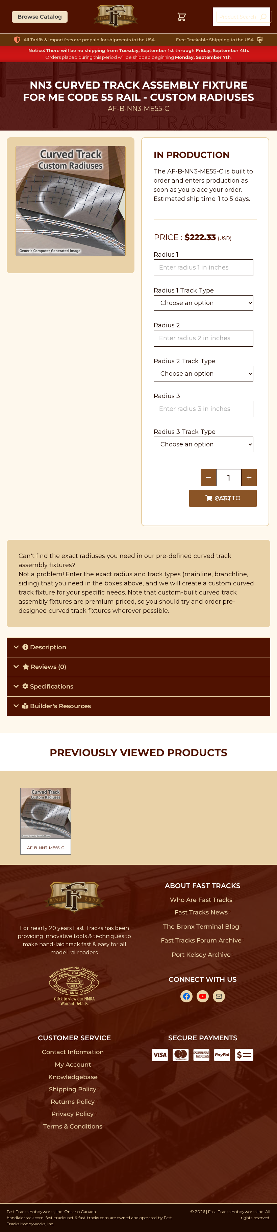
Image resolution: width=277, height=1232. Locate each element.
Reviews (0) (47, 667)
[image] (70, 201)
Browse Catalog (40, 17)
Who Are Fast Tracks (201, 900)
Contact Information (72, 1052)
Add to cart (228, 498)
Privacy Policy (72, 1114)
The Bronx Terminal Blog (201, 926)
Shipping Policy (73, 1089)
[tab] (138, 647)
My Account (73, 1064)
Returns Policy (73, 1102)
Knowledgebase (72, 1077)
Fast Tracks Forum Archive (201, 940)
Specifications (50, 686)
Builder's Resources (59, 706)
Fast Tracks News (201, 912)
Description (47, 647)
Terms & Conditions (72, 1126)
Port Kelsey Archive (201, 954)
